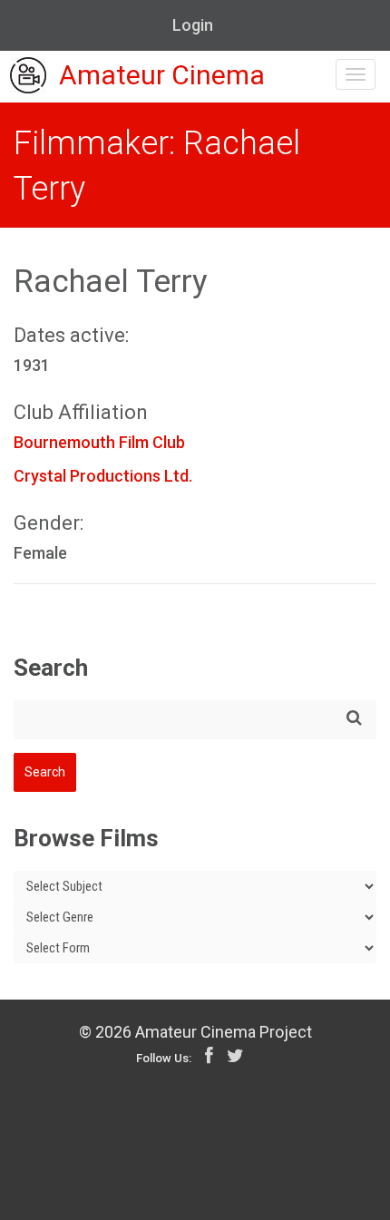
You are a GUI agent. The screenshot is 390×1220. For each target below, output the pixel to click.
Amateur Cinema (162, 76)
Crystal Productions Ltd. (103, 475)
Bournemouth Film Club (99, 442)
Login (192, 24)
